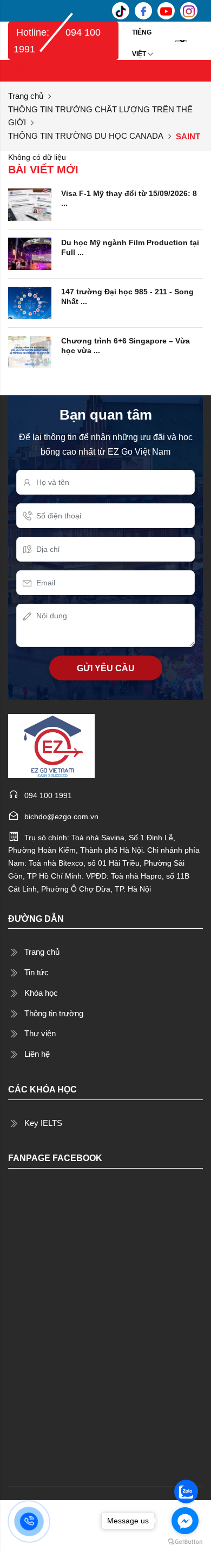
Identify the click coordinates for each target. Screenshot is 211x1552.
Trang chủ (25, 95)
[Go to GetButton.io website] (185, 1541)
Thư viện (40, 1033)
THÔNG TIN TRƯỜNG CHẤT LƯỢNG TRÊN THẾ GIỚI (100, 116)
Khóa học (41, 992)
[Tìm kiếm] (197, 40)
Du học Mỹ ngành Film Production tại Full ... (130, 247)
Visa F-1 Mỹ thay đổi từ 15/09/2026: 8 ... (129, 198)
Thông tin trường (53, 1013)
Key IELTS (43, 1123)
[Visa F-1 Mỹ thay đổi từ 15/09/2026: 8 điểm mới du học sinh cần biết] (29, 204)
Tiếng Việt (141, 36)
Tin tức (36, 972)
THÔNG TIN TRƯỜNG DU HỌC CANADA (85, 135)
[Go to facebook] (185, 1520)
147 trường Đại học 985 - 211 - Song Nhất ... (127, 296)
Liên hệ (37, 1053)
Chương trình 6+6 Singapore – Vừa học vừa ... (125, 345)
